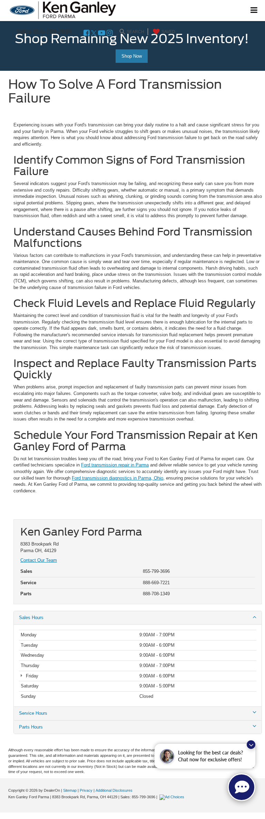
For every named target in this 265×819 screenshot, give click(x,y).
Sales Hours (31, 617)
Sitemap (70, 790)
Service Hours (33, 713)
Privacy (86, 790)
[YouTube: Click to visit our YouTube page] (101, 33)
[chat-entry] (241, 787)
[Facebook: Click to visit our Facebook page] (87, 33)
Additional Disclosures (114, 790)
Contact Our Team (38, 560)
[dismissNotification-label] (251, 744)
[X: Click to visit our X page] (94, 33)
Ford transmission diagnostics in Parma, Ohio (117, 478)
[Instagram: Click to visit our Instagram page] (110, 33)
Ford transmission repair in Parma (115, 465)
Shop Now (131, 56)
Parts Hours (31, 727)
